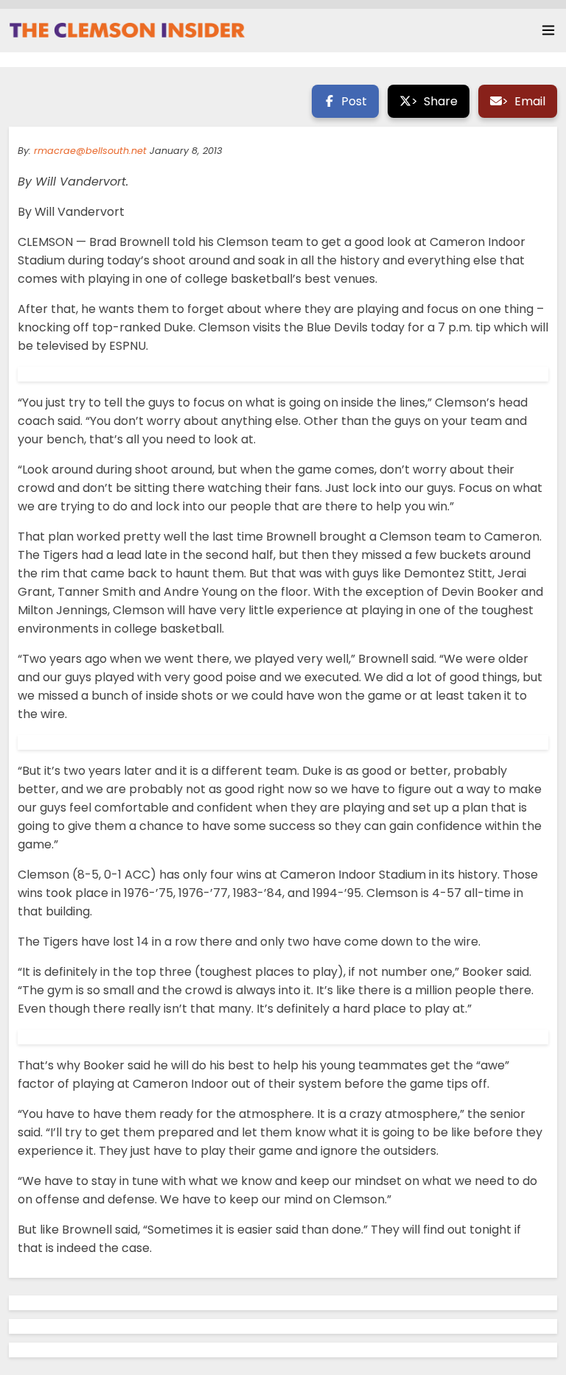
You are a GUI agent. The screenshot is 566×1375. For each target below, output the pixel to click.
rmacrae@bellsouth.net (90, 150)
